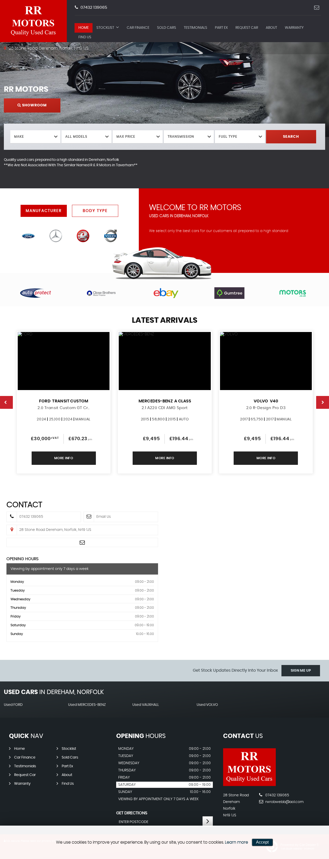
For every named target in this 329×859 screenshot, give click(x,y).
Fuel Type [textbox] (228, 136)
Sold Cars (166, 28)
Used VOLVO (207, 705)
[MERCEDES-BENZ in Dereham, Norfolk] (55, 236)
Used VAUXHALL (145, 705)
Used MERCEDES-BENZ (87, 705)
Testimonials (195, 28)
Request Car (246, 28)
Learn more (236, 842)
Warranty (294, 28)
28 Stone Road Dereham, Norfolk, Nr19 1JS (48, 48)
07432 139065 (93, 7)
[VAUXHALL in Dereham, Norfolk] (83, 236)
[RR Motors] (249, 785)
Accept (262, 842)
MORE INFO (63, 458)
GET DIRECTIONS (131, 813)
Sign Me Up (301, 670)
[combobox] (35, 136)
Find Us (84, 37)
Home (83, 28)
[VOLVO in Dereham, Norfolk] (110, 236)
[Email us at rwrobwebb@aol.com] (316, 7)
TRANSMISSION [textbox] (181, 136)
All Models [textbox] (76, 136)
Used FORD (13, 705)
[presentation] (6, 402)
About (271, 28)
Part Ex (221, 28)
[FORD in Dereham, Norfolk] (28, 236)
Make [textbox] (19, 136)
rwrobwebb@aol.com (284, 802)
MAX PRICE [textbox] (125, 136)
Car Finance (138, 28)
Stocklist (105, 28)
